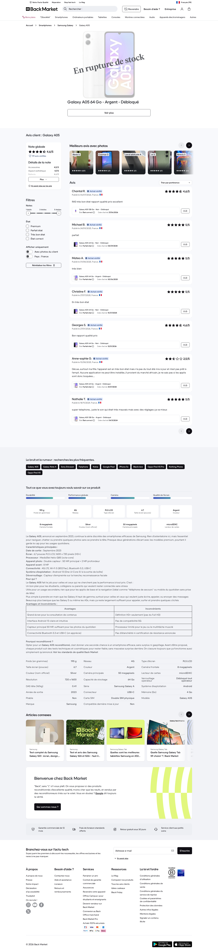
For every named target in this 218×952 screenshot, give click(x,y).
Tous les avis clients (120, 884)
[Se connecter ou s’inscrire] (182, 9)
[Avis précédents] (181, 431)
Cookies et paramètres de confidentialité (150, 900)
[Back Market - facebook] (41, 905)
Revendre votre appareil (94, 891)
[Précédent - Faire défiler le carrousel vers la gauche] (181, 145)
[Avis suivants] (189, 431)
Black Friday (116, 892)
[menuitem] (61, 17)
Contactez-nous (62, 875)
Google (99, 793)
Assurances (88, 887)
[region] (131, 163)
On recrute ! (31, 900)
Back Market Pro (90, 919)
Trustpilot (30, 896)
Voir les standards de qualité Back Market (75, 652)
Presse (29, 880)
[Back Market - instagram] (28, 905)
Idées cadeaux (118, 888)
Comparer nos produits (122, 880)
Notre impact (32, 884)
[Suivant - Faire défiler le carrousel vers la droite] (189, 145)
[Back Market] (42, 9)
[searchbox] (92, 9)
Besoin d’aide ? (152, 9)
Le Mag (114, 875)
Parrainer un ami (90, 875)
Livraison (58, 884)
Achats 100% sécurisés (94, 923)
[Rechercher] (65, 9)
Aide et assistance (62, 880)
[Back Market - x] (28, 911)
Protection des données (151, 905)
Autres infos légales (149, 909)
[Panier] (189, 9)
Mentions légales (148, 913)
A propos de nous (34, 875)
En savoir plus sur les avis (41, 186)
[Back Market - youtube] (34, 905)
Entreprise (170, 9)
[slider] (28, 213)
